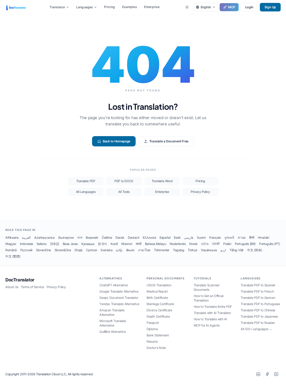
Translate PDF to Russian (258, 323)
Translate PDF (85, 181)
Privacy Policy (200, 192)
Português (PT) (269, 244)
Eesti (177, 237)
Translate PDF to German (258, 298)
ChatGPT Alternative (113, 285)
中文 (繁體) (12, 256)
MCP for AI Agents (207, 325)
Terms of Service (32, 287)
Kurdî (114, 244)
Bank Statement (158, 335)
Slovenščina (63, 250)
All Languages (86, 192)
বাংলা (79, 237)
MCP (231, 7)
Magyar (10, 244)
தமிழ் (119, 250)
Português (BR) (245, 244)
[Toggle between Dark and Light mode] (187, 7)
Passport (153, 323)
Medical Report (157, 291)
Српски (91, 250)
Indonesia (26, 244)
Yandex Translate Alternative (119, 304)
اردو (223, 250)
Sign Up (270, 7)
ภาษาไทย (144, 250)
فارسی (188, 237)
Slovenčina (43, 250)
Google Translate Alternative (118, 291)
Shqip (78, 250)
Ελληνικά (149, 237)
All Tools (123, 192)
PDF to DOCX (123, 181)
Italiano (41, 244)
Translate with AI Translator (212, 313)
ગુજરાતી (229, 237)
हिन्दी (251, 237)
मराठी (138, 244)
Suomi (201, 237)
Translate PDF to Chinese (258, 310)
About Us (11, 287)
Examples (129, 7)
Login (249, 7)
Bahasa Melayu (155, 244)
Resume (152, 341)
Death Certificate (158, 316)
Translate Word (162, 181)
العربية (26, 237)
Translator (57, 7)
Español (165, 237)
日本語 (54, 244)
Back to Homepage (116, 141)
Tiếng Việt (236, 250)
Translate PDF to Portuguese (260, 304)
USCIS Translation (159, 285)
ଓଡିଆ (204, 244)
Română (11, 250)
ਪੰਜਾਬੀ (216, 244)
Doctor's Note (156, 348)
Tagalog (178, 250)
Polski (227, 244)
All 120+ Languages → (256, 329)
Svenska (106, 250)
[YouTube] (276, 374)
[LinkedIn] (258, 374)
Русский (26, 250)
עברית (242, 237)
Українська (209, 250)
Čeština (107, 237)
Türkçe (192, 250)
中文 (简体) (254, 250)
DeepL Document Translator (118, 298)
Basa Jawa (70, 244)
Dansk (120, 237)
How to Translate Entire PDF (213, 306)
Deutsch (133, 237)
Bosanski (92, 237)
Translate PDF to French (257, 291)
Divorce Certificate (159, 310)
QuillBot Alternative (112, 331)
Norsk (193, 244)
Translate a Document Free (168, 141)
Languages (84, 7)
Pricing (109, 7)
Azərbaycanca (44, 237)
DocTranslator (19, 280)
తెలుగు (130, 250)
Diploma (152, 329)
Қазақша (87, 244)
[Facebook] (267, 374)
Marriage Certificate (160, 304)
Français (215, 237)
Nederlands (178, 244)
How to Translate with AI (210, 319)
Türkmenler (161, 250)
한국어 (102, 244)
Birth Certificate (157, 298)
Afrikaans (11, 237)
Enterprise (152, 7)
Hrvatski (263, 237)
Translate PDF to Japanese (259, 316)
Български (66, 237)
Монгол (126, 244)
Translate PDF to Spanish (258, 285)
